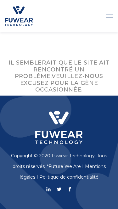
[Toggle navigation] (109, 16)
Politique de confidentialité (68, 177)
